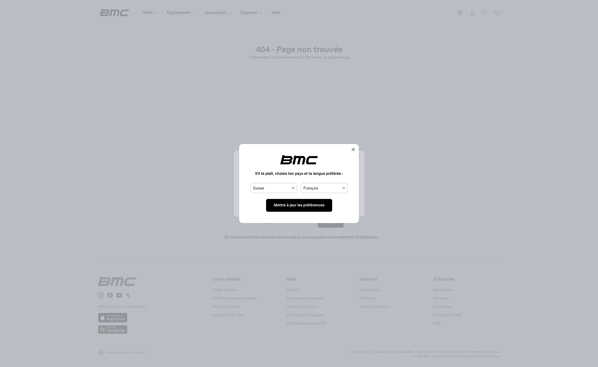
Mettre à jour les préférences (299, 205)
